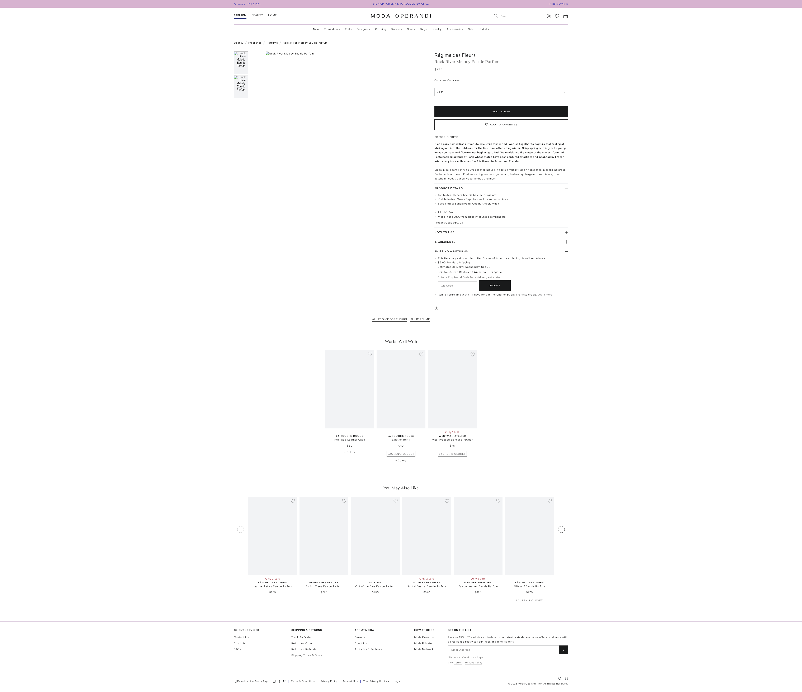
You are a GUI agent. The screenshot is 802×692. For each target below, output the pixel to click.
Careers (360, 637)
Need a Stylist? (558, 3)
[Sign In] (548, 16)
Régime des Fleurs (455, 55)
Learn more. (545, 294)
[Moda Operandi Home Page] (401, 16)
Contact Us (241, 637)
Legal (397, 681)
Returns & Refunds (303, 649)
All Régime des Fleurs (389, 319)
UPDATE (494, 285)
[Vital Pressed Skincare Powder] (452, 389)
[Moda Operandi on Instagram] (274, 681)
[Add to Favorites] (369, 354)
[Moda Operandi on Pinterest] (284, 681)
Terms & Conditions (303, 681)
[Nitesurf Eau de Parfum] (529, 536)
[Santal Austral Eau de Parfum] (426, 536)
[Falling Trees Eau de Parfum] (323, 536)
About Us (361, 643)
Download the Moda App (252, 681)
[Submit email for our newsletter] (563, 649)
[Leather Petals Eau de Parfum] (272, 536)
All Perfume (420, 319)
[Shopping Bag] (565, 16)
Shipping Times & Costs (306, 655)
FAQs (237, 649)
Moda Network (424, 649)
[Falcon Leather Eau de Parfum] (478, 536)
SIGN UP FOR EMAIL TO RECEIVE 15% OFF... (401, 3)
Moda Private (423, 643)
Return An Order (302, 643)
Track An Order (301, 637)
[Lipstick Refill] (401, 389)
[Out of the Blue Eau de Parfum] (375, 536)
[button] (340, 114)
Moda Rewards (424, 637)
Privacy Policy (329, 681)
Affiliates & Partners (368, 649)
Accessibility (350, 681)
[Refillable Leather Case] (349, 389)
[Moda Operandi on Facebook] (279, 681)
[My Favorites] (557, 16)
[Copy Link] (501, 308)
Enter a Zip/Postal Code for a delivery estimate (469, 277)
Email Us (240, 643)
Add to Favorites (504, 124)
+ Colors (349, 452)
